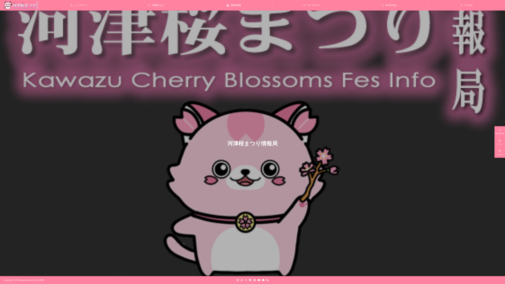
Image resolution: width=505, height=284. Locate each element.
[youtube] (259, 280)
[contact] (263, 280)
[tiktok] (242, 280)
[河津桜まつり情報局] (21, 5)
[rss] (267, 280)
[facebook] (250, 280)
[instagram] (238, 280)
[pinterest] (254, 280)
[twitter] (246, 280)
